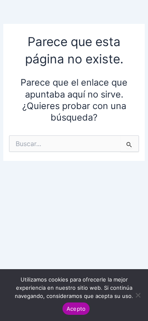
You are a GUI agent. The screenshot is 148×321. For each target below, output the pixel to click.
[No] (138, 295)
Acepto (76, 308)
